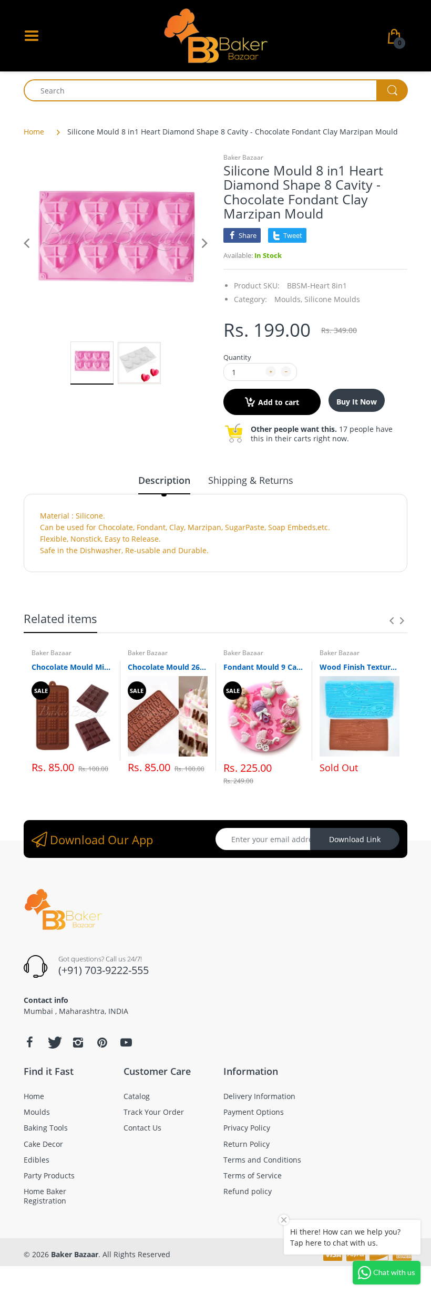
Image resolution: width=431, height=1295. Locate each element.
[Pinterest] (102, 1042)
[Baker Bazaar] (215, 35)
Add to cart (278, 402)
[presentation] (391, 620)
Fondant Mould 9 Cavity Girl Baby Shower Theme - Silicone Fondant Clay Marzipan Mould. (263, 667)
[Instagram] (78, 1042)
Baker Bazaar (243, 157)
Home (34, 132)
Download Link (355, 839)
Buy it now (356, 402)
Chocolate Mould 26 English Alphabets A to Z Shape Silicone (168, 667)
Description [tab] (164, 480)
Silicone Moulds (332, 299)
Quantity (237, 357)
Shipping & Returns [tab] (250, 480)
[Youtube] (126, 1042)
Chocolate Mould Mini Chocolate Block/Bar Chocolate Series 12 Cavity (72, 667)
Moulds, (288, 299)
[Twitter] (53, 1042)
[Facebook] (29, 1042)
